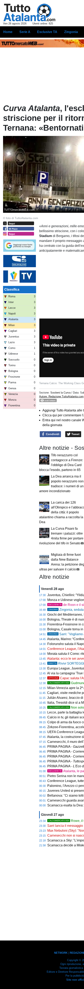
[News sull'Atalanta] (29, 12)
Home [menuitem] (7, 32)
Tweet (75, 434)
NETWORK (60, 952)
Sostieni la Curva (60, 392)
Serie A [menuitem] (24, 32)
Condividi (52, 434)
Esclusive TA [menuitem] (47, 32)
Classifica (11, 289)
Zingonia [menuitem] (71, 32)
